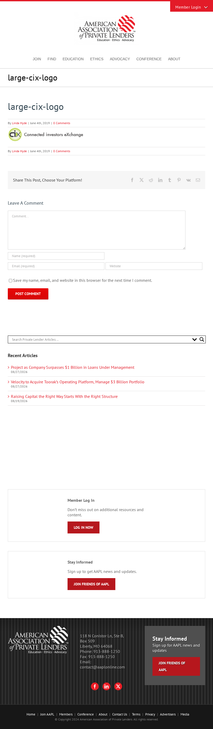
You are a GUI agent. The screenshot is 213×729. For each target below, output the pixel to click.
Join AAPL (47, 714)
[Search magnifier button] (201, 339)
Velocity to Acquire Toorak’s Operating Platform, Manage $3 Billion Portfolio (77, 381)
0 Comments (61, 123)
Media (185, 714)
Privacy (150, 714)
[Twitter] (118, 686)
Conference (85, 714)
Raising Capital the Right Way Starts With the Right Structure (64, 396)
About (103, 714)
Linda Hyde (19, 123)
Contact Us (119, 714)
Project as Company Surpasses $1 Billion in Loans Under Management (72, 367)
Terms (136, 714)
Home (30, 714)
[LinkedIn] (106, 686)
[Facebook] (95, 686)
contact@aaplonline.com (102, 667)
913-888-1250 (107, 651)
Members (65, 714)
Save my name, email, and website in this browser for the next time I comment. (82, 280)
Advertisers (168, 714)
